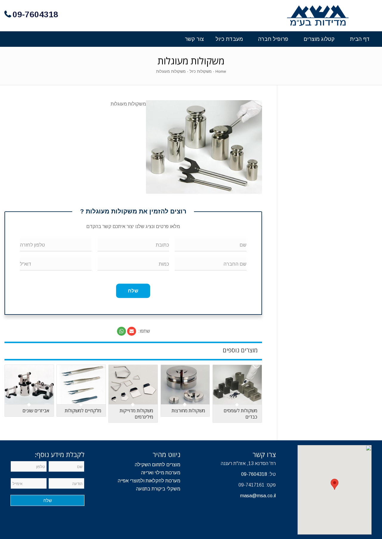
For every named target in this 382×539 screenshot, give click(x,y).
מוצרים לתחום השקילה (157, 464)
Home (220, 71)
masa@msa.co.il (258, 495)
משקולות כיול (201, 71)
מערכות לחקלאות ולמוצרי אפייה (149, 480)
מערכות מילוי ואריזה (160, 472)
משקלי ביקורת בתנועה (158, 488)
